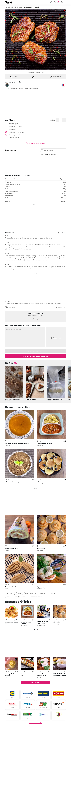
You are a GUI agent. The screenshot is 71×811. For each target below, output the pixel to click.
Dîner (19, 593)
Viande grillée (12, 597)
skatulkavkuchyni (41, 588)
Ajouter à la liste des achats (36, 143)
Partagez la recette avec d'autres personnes (35, 356)
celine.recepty (40, 550)
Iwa (11, 84)
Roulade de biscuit (10, 587)
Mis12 (6, 588)
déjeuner (10, 593)
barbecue (43, 593)
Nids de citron (41, 548)
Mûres (23, 597)
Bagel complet (41, 587)
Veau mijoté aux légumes (44, 443)
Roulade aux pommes (11, 548)
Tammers (39, 677)
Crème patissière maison (10, 674)
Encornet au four (26, 674)
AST (6, 624)
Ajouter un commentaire (35, 351)
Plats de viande (16, 7)
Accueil (7, 7)
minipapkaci (8, 445)
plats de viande (30, 593)
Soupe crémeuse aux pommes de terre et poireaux (59, 674)
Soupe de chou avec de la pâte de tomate (17, 443)
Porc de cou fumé (36, 597)
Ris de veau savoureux (11, 622)
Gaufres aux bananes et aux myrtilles (43, 622)
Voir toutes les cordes (35, 723)
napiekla (7, 550)
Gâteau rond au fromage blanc (14, 482)
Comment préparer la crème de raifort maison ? (43, 674)
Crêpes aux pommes (43, 482)
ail (52, 593)
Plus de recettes (35, 682)
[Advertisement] (35, 104)
